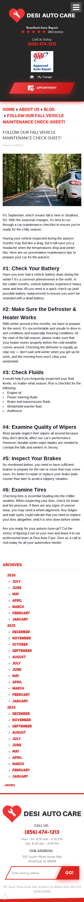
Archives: (13, 564)
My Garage (45, 77)
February (21, 613)
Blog (49, 109)
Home (9, 109)
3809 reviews (55, 31)
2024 (11, 707)
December (21, 632)
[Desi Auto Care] (42, 16)
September (22, 650)
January (20, 619)
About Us (29, 109)
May (15, 594)
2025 (11, 625)
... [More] (9, 785)
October (20, 644)
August (19, 657)
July (16, 581)
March (18, 606)
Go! (69, 872)
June (16, 587)
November (21, 638)
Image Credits (42, 891)
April (17, 600)
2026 (11, 575)
